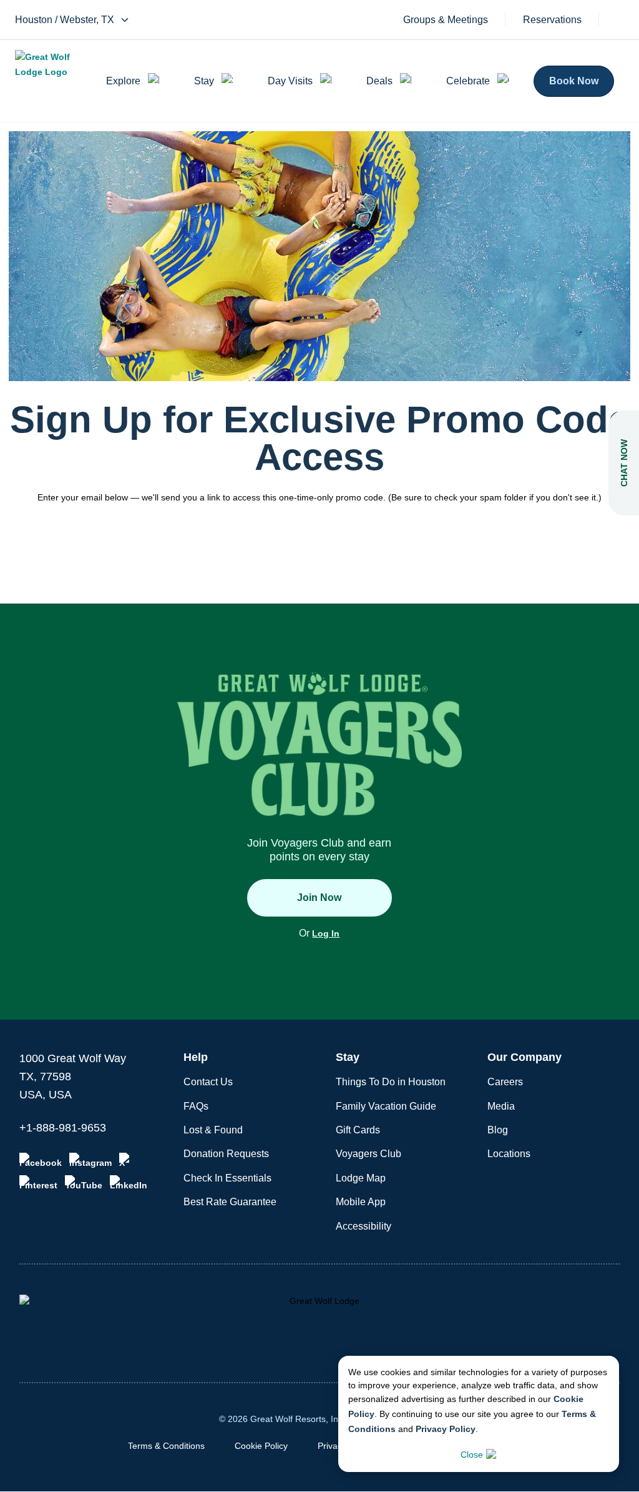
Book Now (573, 81)
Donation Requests (226, 1153)
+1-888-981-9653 (62, 1127)
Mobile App (361, 1201)
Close (472, 1455)
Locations (508, 1153)
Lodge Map (361, 1178)
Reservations (552, 20)
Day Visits (290, 81)
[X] (126, 1160)
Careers (505, 1082)
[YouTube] (83, 1182)
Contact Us (208, 1082)
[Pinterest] (38, 1182)
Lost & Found (213, 1130)
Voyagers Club (368, 1153)
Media (501, 1106)
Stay (204, 81)
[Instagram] (90, 1160)
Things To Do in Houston (391, 1082)
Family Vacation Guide (386, 1106)
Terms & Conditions (166, 1446)
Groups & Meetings (445, 20)
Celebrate (468, 81)
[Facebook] (40, 1160)
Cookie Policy (261, 1446)
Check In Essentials (227, 1178)
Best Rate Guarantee (229, 1201)
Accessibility (363, 1226)
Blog (497, 1130)
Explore (123, 81)
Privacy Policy (446, 1429)
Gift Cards (358, 1130)
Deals (379, 81)
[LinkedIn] (128, 1182)
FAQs (195, 1106)
